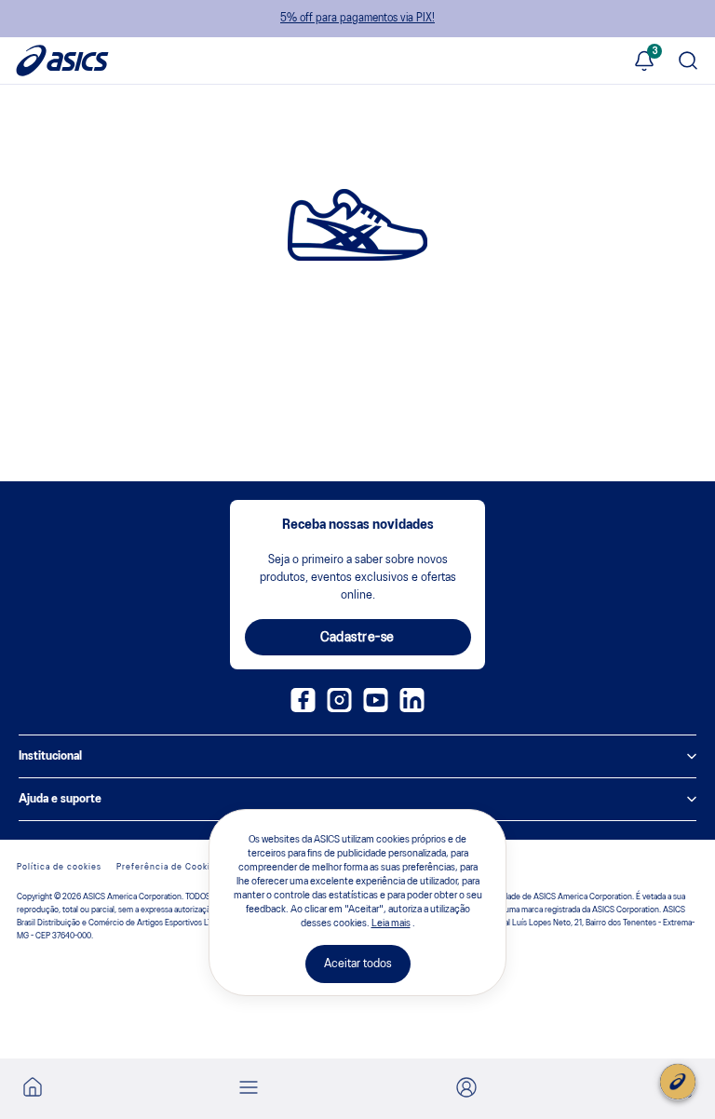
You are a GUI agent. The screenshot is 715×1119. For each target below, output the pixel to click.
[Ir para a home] (32, 1092)
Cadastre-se (357, 637)
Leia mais (391, 923)
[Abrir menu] (248, 1089)
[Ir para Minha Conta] (466, 1089)
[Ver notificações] (644, 62)
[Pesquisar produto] (688, 62)
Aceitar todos (358, 964)
